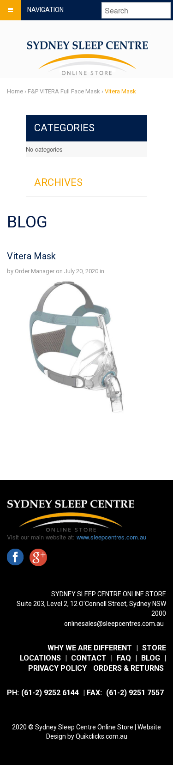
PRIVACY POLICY (57, 668)
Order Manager (34, 271)
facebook (15, 557)
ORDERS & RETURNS (128, 668)
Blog (150, 658)
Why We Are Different (90, 647)
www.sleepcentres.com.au (111, 536)
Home (15, 91)
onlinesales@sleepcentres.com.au (114, 623)
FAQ (124, 658)
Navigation (45, 9)
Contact (89, 658)
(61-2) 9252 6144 (50, 692)
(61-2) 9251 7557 (135, 692)
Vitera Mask (31, 256)
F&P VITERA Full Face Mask (64, 91)
